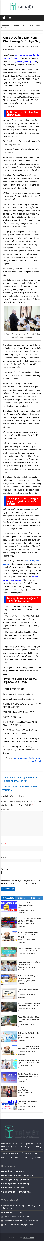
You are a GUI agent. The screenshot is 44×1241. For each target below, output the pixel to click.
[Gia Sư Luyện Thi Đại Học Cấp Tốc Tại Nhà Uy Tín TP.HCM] (9, 942)
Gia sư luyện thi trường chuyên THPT (18, 1175)
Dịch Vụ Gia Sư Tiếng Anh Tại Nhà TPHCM (19, 788)
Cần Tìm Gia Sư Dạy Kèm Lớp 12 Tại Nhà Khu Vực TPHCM (20, 779)
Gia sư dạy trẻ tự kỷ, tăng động (15, 1184)
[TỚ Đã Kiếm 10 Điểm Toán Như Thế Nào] (9, 1097)
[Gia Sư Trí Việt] (4, 17)
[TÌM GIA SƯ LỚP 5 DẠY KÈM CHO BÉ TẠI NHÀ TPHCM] (9, 958)
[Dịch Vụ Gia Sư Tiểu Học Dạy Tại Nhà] (9, 1111)
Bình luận (5, 810)
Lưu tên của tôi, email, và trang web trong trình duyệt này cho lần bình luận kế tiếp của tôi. (20, 882)
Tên (3, 844)
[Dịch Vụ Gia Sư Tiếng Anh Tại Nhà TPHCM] (9, 985)
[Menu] (10, 18)
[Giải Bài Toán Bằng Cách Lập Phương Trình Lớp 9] (9, 1084)
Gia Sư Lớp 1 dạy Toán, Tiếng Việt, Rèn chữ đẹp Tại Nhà (29, 905)
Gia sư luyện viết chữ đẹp (12, 1188)
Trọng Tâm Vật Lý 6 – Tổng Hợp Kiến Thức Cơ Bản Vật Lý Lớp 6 (28, 1019)
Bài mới (23, 898)
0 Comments (9, 49)
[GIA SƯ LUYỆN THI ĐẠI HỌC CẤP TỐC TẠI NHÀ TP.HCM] (9, 1056)
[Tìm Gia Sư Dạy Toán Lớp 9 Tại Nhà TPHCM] (9, 972)
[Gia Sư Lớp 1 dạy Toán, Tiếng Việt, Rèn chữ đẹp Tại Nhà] (9, 912)
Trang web (5, 869)
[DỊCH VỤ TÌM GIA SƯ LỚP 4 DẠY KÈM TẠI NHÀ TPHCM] (9, 1070)
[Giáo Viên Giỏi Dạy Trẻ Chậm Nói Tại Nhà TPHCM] (9, 928)
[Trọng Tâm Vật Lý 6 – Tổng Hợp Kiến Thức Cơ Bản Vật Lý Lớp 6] (9, 1027)
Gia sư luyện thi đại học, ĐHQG (15, 1180)
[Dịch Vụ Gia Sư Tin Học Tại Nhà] (9, 1042)
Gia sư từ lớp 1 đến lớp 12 (12, 1171)
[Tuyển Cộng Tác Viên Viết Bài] (9, 999)
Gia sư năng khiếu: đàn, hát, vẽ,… (16, 1192)
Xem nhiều (9, 898)
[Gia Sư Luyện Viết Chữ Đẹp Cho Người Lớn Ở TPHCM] (9, 1013)
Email (4, 858)
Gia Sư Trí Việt (24, 46)
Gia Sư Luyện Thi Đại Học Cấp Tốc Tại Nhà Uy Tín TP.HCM (28, 935)
